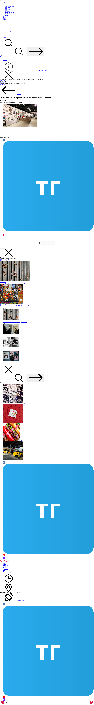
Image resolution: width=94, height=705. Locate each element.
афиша (4, 16)
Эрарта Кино (7, 9)
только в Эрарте (8, 8)
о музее (6, 3)
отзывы (4, 570)
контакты (6, 15)
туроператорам (5, 571)
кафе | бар (4, 17)
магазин (4, 19)
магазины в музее (8, 13)
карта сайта (10, 704)
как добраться (3, 601)
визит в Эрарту (7, 11)
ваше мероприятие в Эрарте (10, 12)
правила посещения (4, 704)
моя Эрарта (5, 60)
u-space (6, 10)
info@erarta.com (3, 82)
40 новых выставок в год (9, 6)
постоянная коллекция (9, 5)
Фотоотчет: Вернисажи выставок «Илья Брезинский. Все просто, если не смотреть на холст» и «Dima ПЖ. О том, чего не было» (26, 362)
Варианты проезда (3, 80)
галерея (4, 18)
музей (4, 2)
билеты (6, 14)
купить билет (2, 84)
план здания (8, 601)
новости (4, 564)
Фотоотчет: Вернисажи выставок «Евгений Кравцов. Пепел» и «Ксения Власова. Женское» (20, 336)
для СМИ (4, 566)
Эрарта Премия (7, 7)
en (0, 56)
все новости (2, 364)
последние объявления (4, 260)
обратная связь (5, 569)
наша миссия (7, 4)
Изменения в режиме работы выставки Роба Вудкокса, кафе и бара (15, 322)
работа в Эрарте (6, 565)
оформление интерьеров (7, 572)
